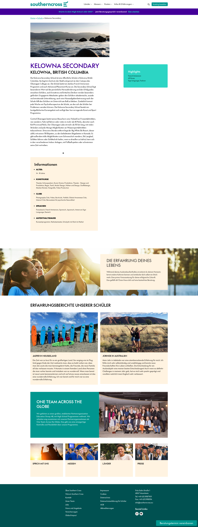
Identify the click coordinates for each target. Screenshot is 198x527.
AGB (102, 504)
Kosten (107, 4)
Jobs (67, 504)
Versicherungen (71, 511)
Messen (97, 4)
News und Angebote (73, 508)
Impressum (104, 490)
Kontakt (68, 497)
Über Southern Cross (73, 490)
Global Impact (71, 515)
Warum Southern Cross (74, 494)
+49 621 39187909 (145, 496)
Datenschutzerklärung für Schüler (113, 501)
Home (32, 18)
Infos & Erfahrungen (123, 4)
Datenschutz (105, 497)
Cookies (103, 494)
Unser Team (70, 501)
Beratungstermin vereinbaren (176, 523)
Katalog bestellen (159, 4)
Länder (87, 4)
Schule (40, 18)
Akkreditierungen (107, 508)
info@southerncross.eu (144, 502)
